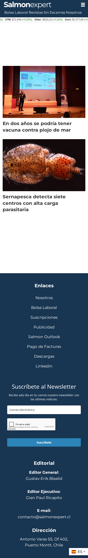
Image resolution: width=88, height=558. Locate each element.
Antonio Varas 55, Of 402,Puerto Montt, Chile (44, 542)
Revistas (36, 12)
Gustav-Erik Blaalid (44, 478)
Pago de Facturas (44, 346)
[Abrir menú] (83, 5)
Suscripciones (44, 317)
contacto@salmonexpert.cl (44, 516)
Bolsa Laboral (16, 12)
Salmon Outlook (44, 336)
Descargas (44, 356)
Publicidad (44, 327)
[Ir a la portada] (39, 5)
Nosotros (74, 12)
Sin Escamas (54, 12)
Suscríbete (44, 442)
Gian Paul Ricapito (44, 497)
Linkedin (44, 366)
